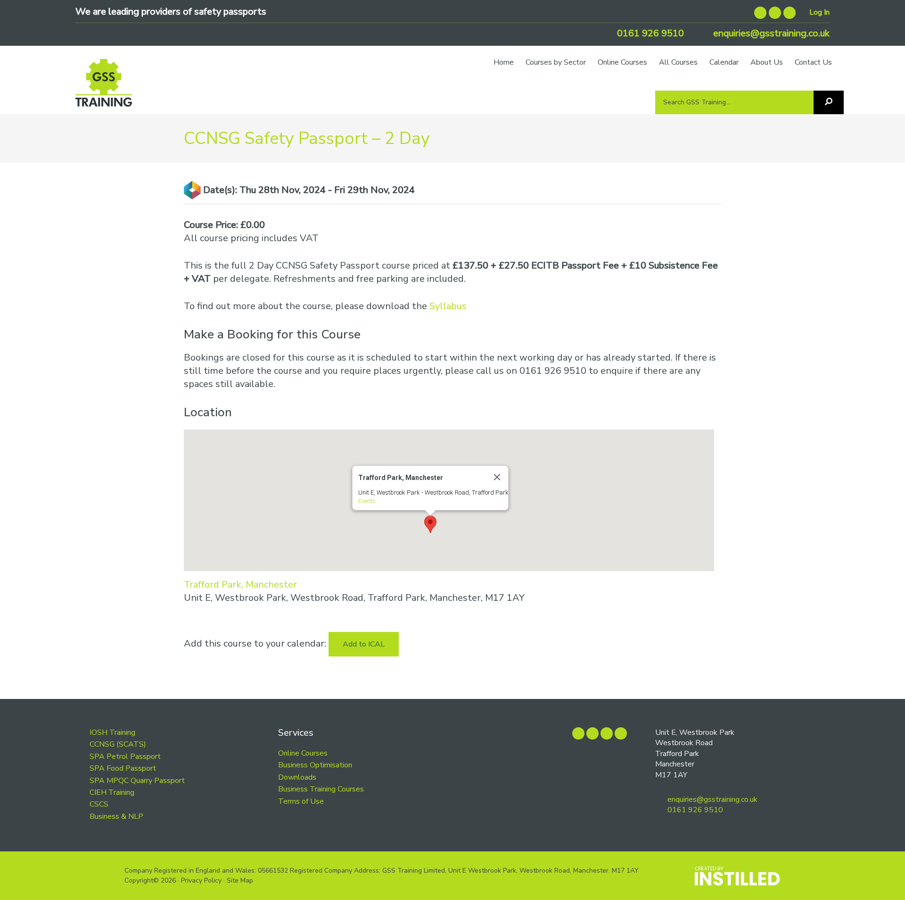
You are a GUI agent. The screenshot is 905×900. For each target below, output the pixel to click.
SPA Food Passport (123, 768)
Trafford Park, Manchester (240, 584)
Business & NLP (116, 816)
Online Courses (303, 753)
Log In (819, 12)
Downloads (297, 777)
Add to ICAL (364, 644)
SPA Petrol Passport (125, 756)
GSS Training (103, 87)
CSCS (99, 804)
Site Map (240, 880)
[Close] (496, 477)
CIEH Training (112, 792)
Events (366, 501)
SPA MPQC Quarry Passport (137, 780)
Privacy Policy (201, 880)
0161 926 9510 (649, 33)
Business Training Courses (321, 789)
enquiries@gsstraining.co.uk (770, 33)
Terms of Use (301, 801)
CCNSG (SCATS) (118, 744)
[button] (430, 524)
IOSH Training (112, 732)
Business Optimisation (315, 765)
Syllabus (448, 306)
